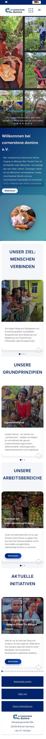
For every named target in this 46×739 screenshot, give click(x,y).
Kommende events (22, 681)
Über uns (22, 694)
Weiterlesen (10, 191)
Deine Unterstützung (22, 706)
